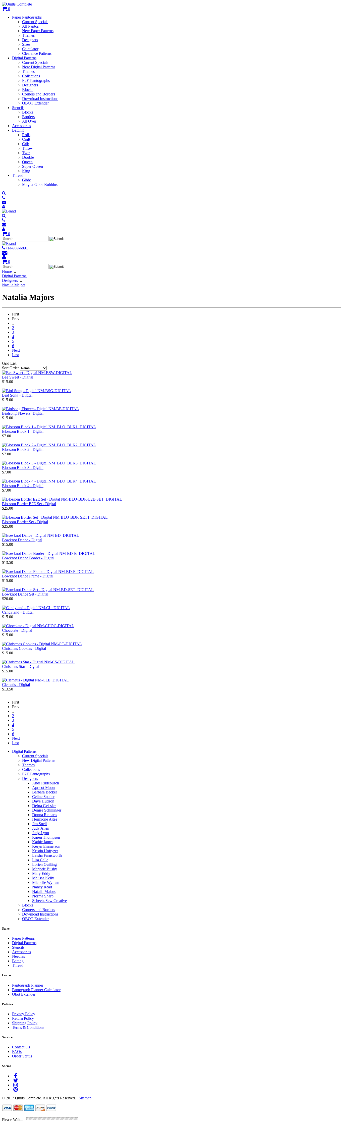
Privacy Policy (23, 1014)
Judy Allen (40, 828)
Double (28, 157)
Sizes (26, 44)
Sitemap (85, 1098)
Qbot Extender (23, 994)
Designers (30, 40)
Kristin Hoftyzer (45, 851)
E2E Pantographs (36, 80)
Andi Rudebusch (45, 783)
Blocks (27, 89)
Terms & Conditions (28, 1027)
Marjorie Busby (44, 869)
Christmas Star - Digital (20, 666)
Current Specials (35, 22)
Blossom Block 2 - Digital (22, 449)
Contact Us (21, 1047)
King (26, 171)
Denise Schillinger (46, 810)
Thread (17, 175)
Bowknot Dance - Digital (22, 540)
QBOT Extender (35, 103)
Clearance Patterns (36, 53)
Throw (27, 148)
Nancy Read (42, 887)
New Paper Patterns (37, 31)
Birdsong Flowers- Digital (22, 413)
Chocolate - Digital (17, 630)
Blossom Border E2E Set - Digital (29, 504)
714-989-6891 (16, 248)
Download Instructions (40, 98)
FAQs (17, 1051)
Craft (26, 139)
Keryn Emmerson (46, 846)
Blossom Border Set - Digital (25, 522)
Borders (28, 117)
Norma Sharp (42, 896)
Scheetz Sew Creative (49, 900)
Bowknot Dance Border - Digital (28, 558)
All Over (29, 121)
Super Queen (32, 166)
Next (16, 350)
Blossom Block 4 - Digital (22, 486)
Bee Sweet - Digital (17, 377)
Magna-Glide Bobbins (40, 184)
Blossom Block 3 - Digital (22, 467)
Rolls (26, 135)
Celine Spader (43, 796)
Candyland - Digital (17, 612)
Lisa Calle (40, 860)
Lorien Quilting (44, 864)
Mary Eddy (41, 873)
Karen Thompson (46, 837)
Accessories (21, 126)
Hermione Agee (44, 819)
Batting (18, 130)
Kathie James (42, 842)
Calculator (30, 49)
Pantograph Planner (27, 985)
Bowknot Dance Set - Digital (25, 594)
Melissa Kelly (43, 878)
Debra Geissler (44, 806)
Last (15, 355)
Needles (18, 956)
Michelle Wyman (45, 882)
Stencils (18, 107)
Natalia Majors (43, 891)
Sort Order (10, 368)
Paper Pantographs (27, 17)
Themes (28, 35)
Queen (27, 162)
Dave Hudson (43, 801)
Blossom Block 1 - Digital (22, 431)
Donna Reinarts (44, 815)
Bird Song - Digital (17, 395)
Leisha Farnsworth (47, 855)
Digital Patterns (24, 58)
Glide (26, 180)
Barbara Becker (44, 792)
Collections (31, 76)
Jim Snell (39, 824)
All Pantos (30, 26)
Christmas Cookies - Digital (24, 648)
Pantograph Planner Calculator (36, 990)
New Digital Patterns (38, 67)
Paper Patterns (23, 938)
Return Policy (23, 1018)
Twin (26, 153)
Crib (25, 144)
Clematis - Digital (16, 684)
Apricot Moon (43, 787)
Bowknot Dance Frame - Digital (27, 576)
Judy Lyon (40, 833)
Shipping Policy (24, 1023)
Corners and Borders (38, 94)
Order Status (22, 1056)
